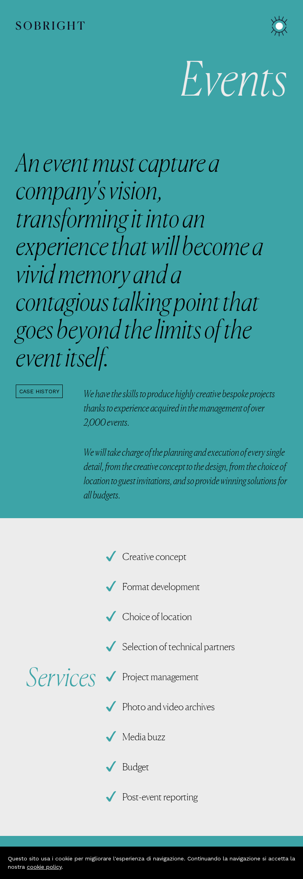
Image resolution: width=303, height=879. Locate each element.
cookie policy (44, 867)
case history (39, 391)
